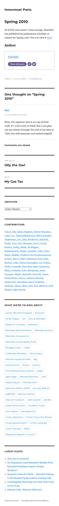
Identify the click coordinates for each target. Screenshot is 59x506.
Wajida (15, 255)
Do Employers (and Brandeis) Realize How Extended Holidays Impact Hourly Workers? (30, 466)
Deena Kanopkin (29, 262)
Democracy (36, 353)
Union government (16, 423)
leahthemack (12, 251)
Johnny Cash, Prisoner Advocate (24, 489)
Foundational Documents (20, 371)
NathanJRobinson (25, 235)
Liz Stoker (44, 262)
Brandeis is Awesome (17, 336)
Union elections (14, 417)
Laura (45, 274)
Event (26, 365)
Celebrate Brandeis (16, 353)
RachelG (27, 274)
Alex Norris (19, 289)
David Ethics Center (15, 278)
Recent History (26, 394)
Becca (16, 258)
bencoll (37, 274)
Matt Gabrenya (28, 258)
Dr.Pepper (33, 247)
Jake (24, 239)
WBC (27, 428)
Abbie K (43, 285)
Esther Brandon (42, 231)
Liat (20, 243)
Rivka (23, 247)
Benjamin (33, 270)
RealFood (33, 239)
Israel (40, 371)
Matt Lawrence (41, 266)
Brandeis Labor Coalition (30, 282)
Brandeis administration (19, 330)
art (24, 318)
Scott (36, 243)
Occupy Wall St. (41, 388)
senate (47, 399)
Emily (8, 243)
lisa (36, 285)
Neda (7, 266)
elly (14, 231)
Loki (7, 235)
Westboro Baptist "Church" (20, 434)
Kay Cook (43, 258)
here (49, 37)
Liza (14, 243)
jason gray (11, 376)
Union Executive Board (38, 417)
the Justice (12, 411)
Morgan (27, 243)
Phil (7, 110)
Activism (39, 313)
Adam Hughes (24, 231)
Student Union (36, 405)
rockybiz (15, 270)
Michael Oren (30, 382)
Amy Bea (27, 266)
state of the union (15, 405)
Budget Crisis (13, 347)
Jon (19, 239)
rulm (40, 251)
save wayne (34, 399)
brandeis (32, 324)
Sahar (8, 231)
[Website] (29, 64)
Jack (30, 285)
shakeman (10, 239)
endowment (12, 365)
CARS (27, 347)
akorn (18, 285)
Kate (24, 270)
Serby (16, 247)
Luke (15, 262)
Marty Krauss (13, 382)
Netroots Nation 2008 (18, 388)
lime (24, 285)
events (36, 365)
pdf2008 (10, 394)
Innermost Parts (18, 10)
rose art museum (15, 399)
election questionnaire (18, 359)
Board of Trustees (15, 324)
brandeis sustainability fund (21, 342)
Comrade (16, 266)
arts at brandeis (37, 318)
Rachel (8, 262)
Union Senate (13, 428)
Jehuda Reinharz (29, 376)
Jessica (8, 247)
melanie (9, 285)
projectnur (10, 282)
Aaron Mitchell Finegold (19, 313)
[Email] (34, 64)
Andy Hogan (12, 318)
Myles (18, 274)
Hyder (23, 251)
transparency (28, 411)
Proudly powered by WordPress (35, 501)
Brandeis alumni (44, 330)
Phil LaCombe (43, 235)
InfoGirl (13, 56)
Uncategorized (35, 79)
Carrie (43, 243)
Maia (7, 270)
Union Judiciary (38, 423)
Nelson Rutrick (35, 278)
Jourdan (32, 251)
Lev (12, 235)
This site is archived (18, 458)
